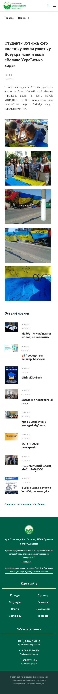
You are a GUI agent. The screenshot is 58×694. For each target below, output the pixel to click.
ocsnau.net (26, 562)
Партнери (43, 602)
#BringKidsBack (31, 377)
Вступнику (15, 615)
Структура (15, 602)
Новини (9, 75)
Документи (43, 609)
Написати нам (29, 660)
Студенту (43, 595)
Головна (9, 18)
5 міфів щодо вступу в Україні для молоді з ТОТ (36, 491)
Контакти (43, 615)
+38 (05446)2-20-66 (29, 641)
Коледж (15, 595)
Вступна (25, 413)
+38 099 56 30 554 (29, 650)
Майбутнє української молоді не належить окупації (36, 337)
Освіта (15, 609)
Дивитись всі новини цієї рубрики (25, 504)
